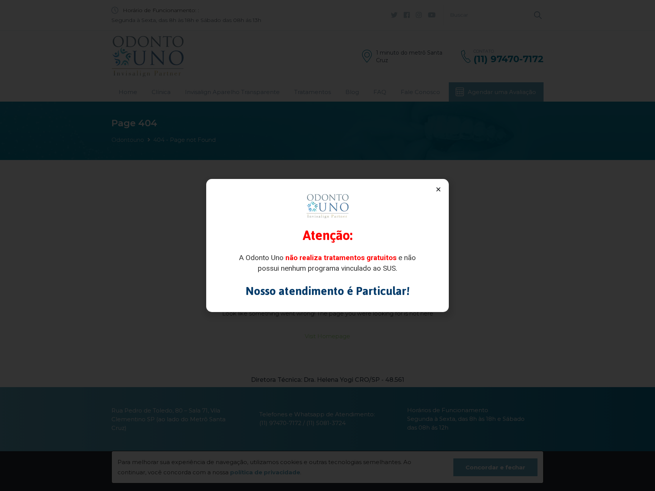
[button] (438, 189)
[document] (327, 245)
